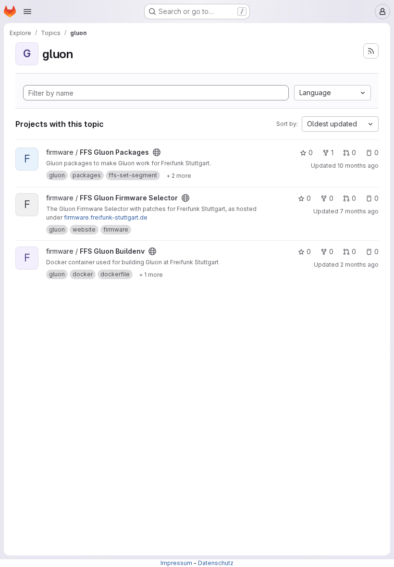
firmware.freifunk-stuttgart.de (106, 217)
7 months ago (359, 211)
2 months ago (359, 264)
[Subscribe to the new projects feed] (371, 51)
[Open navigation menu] (27, 11)
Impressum (176, 563)
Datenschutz (216, 563)
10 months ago (358, 165)
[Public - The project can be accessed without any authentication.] (156, 152)
